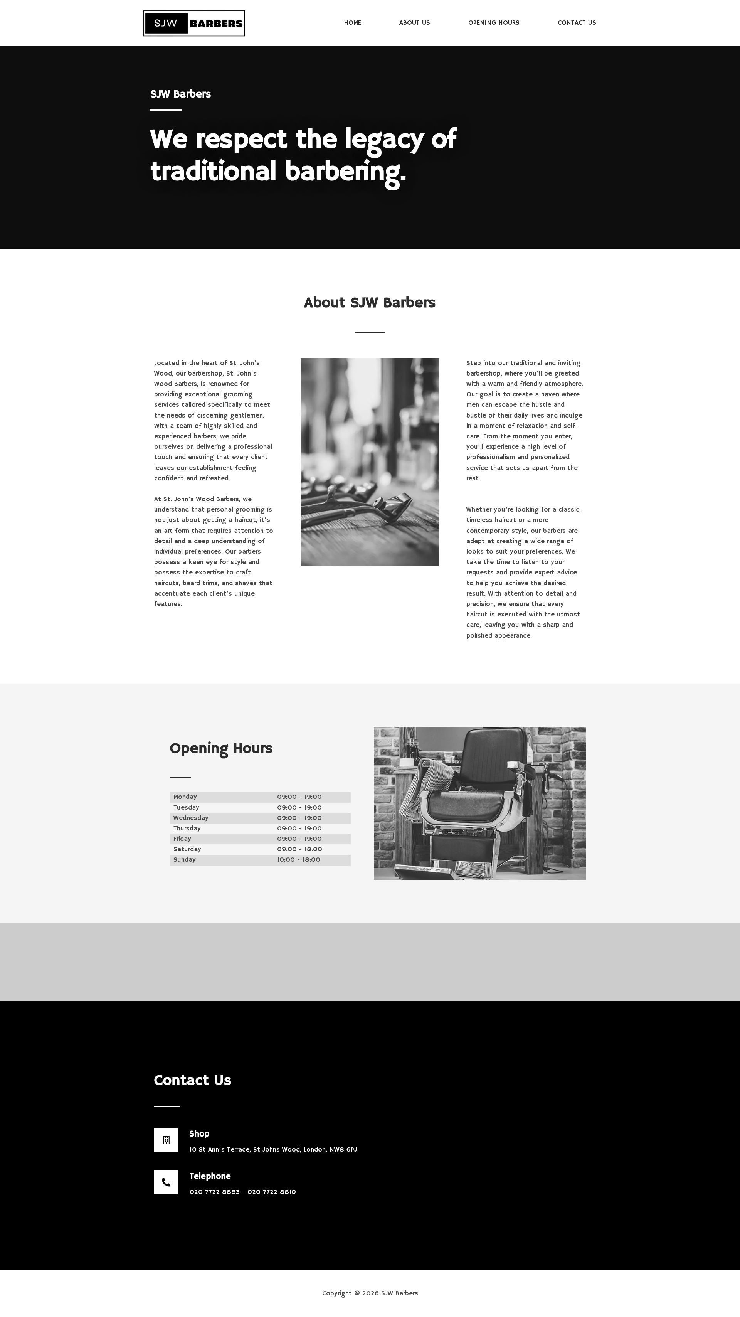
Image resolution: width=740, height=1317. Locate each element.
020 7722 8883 (216, 1192)
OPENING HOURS (494, 23)
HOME (352, 23)
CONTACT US (577, 23)
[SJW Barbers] (194, 23)
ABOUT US (414, 23)
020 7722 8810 (271, 1192)
